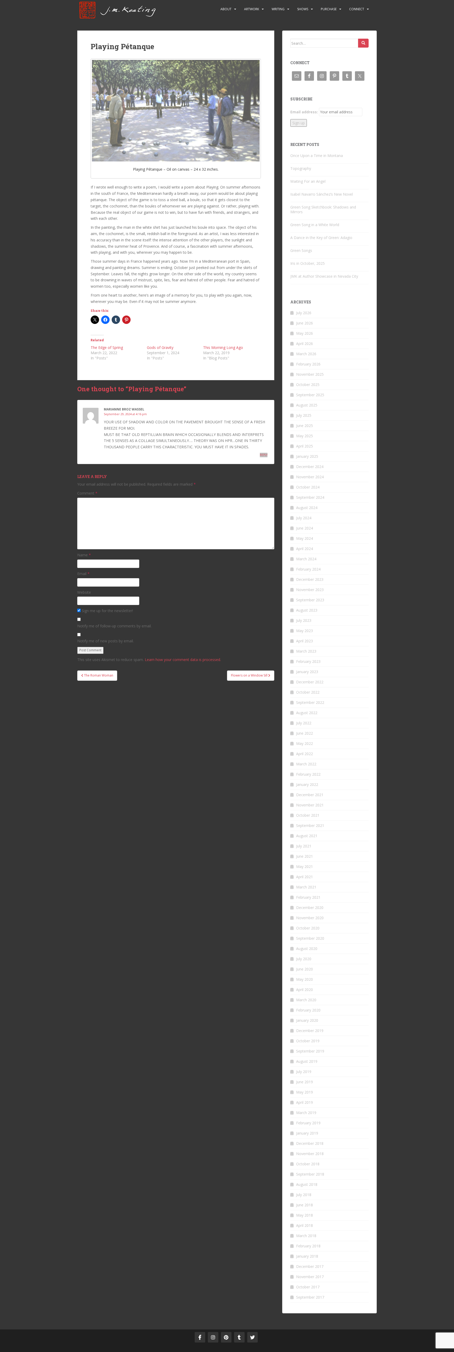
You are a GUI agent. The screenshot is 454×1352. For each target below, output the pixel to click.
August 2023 (306, 610)
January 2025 (307, 456)
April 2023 (304, 640)
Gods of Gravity (160, 347)
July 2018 (303, 1194)
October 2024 (307, 487)
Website (84, 592)
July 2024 (303, 517)
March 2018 (306, 1235)
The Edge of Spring (107, 347)
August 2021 (306, 835)
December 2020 (309, 907)
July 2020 (303, 958)
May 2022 (304, 743)
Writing (278, 9)
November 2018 (310, 1153)
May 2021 (304, 866)
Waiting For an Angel (308, 181)
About (225, 9)
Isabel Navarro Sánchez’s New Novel (321, 194)
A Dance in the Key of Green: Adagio (321, 237)
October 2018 (307, 1163)
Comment (87, 493)
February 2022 (308, 774)
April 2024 (304, 548)
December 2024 (309, 466)
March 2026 (306, 353)
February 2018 (308, 1245)
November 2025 (310, 374)
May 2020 (304, 979)
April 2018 (304, 1225)
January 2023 (307, 671)
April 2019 (304, 1102)
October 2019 (307, 1040)
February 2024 (308, 569)
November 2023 (310, 589)
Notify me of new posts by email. (105, 640)
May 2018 (304, 1215)
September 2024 (310, 497)
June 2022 (304, 733)
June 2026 (304, 323)
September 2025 (310, 394)
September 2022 (310, 702)
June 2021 (304, 856)
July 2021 (303, 845)
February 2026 (308, 364)
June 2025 (304, 425)
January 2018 (307, 1256)
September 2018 (310, 1174)
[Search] (363, 43)
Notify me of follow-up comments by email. (114, 625)
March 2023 (306, 651)
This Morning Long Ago (223, 347)
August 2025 (306, 405)
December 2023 (309, 579)
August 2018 (306, 1184)
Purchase (329, 9)
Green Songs (301, 250)
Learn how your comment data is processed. (183, 659)
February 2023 (308, 661)
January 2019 (307, 1133)
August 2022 (306, 712)
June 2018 (304, 1204)
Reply (263, 455)
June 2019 (304, 1081)
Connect (356, 9)
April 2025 (304, 446)
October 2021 (307, 815)
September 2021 (310, 825)
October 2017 (307, 1286)
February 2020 (308, 1010)
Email (83, 573)
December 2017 (309, 1266)
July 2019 (303, 1071)
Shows (302, 9)
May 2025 (304, 435)
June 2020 (304, 969)
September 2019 (310, 1051)
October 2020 (307, 928)
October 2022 (307, 692)
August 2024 (306, 507)
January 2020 (307, 1020)
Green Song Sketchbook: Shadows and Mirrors (323, 209)
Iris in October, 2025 (307, 263)
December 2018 (309, 1143)
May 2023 (304, 630)
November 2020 (310, 917)
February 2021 (308, 897)
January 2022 (307, 784)
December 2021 (309, 794)
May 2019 (304, 1092)
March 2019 (306, 1112)
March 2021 (306, 887)
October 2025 (307, 384)
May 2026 (304, 333)
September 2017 (310, 1297)
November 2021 (310, 804)
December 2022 (309, 681)
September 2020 (310, 938)
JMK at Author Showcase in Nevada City (324, 276)
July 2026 (303, 312)
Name (84, 554)
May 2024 (304, 538)
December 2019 (309, 1030)
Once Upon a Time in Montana (316, 155)
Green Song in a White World (314, 224)
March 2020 (306, 999)
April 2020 (304, 989)
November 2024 (310, 476)
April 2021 (304, 876)
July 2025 (303, 415)
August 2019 (306, 1061)
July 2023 (303, 620)
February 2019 (308, 1122)
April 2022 (304, 753)
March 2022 (306, 763)
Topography (300, 168)
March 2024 (306, 558)
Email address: (304, 111)
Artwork (251, 9)
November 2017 (310, 1276)
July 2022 (303, 722)
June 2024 (304, 528)
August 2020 (306, 948)
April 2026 (304, 343)
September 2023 (310, 599)
